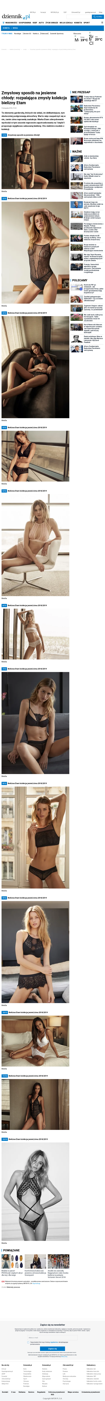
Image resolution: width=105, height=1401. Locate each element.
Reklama (22, 1392)
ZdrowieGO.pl (75, 12)
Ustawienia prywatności (91, 1392)
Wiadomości (27, 1376)
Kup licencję (36, 1283)
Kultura (44, 1386)
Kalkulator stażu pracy (94, 1374)
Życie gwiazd (46, 1379)
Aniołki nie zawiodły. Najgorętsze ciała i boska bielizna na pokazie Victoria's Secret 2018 (58, 1274)
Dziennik (4, 49)
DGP (65, 12)
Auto (25, 1369)
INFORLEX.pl (55, 12)
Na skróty (5, 1365)
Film (43, 1381)
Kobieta (6, 28)
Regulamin (41, 1392)
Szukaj (99, 17)
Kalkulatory (91, 1365)
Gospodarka (27, 1374)
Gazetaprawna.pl (7, 1371)
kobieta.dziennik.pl (15, 49)
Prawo (65, 1369)
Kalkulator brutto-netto (94, 1381)
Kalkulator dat (91, 1369)
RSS (52, 1395)
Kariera (31, 1392)
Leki (64, 1374)
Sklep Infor (5, 1384)
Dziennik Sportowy (57, 34)
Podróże (26, 1384)
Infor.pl (4, 1369)
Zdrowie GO (27, 34)
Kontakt (5, 1392)
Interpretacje (6, 1381)
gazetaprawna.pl (90, 12)
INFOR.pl (33, 12)
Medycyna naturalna (69, 1376)
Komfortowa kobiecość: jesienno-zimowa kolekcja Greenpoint (35, 1273)
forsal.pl (43, 12)
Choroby (65, 1379)
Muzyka (44, 1384)
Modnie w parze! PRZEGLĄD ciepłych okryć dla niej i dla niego (12, 1273)
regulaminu (54, 1342)
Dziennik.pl (27, 1365)
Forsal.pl (4, 1376)
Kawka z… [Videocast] (40, 34)
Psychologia (67, 1381)
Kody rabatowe (47, 1371)
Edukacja (45, 1374)
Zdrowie (26, 1381)
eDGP (3, 1374)
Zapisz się (52, 1349)
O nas (13, 1392)
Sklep (100, 12)
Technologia (27, 1371)
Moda (15, 28)
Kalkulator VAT (91, 1376)
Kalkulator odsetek (93, 1379)
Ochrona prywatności (56, 1392)
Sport (25, 1379)
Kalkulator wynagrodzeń (94, 1384)
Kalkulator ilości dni (93, 1371)
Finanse (65, 1371)
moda (25, 49)
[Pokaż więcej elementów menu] (102, 23)
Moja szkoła (46, 1376)
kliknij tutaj (64, 1356)
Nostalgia (17, 34)
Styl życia (66, 1384)
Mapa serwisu (73, 1392)
